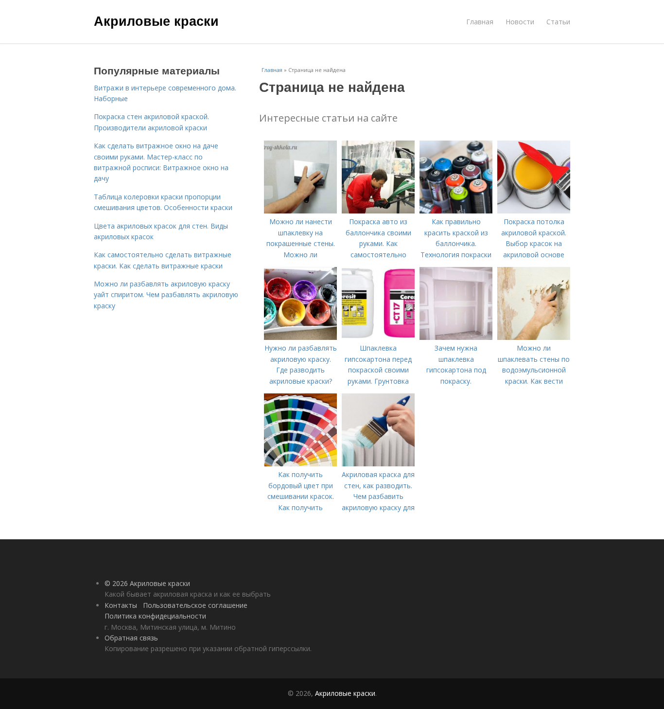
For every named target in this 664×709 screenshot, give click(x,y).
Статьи (558, 21)
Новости (520, 21)
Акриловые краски (156, 20)
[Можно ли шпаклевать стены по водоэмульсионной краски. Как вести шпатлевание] (533, 337)
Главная (479, 21)
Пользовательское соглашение (195, 605)
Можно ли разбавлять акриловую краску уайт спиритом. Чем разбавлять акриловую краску (166, 294)
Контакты (121, 605)
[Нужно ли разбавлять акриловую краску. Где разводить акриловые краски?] (300, 337)
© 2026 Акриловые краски (147, 583)
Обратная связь (131, 637)
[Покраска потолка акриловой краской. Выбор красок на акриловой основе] (533, 210)
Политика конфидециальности (155, 615)
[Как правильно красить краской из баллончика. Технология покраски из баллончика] (455, 210)
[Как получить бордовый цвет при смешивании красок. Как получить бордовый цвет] (300, 463)
